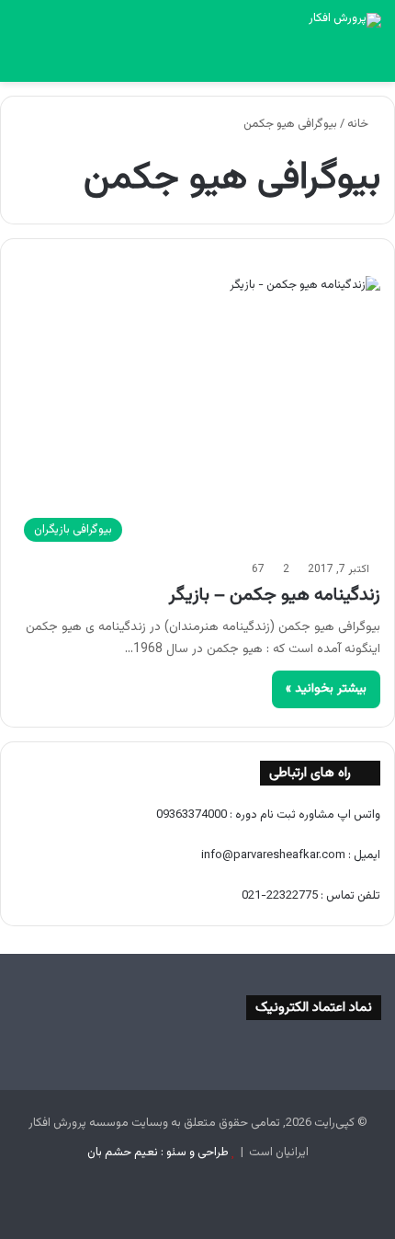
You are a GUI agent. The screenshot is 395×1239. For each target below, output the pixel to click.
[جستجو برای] (23, 59)
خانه (359, 124)
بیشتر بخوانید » (326, 689)
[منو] (372, 59)
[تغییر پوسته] (55, 59)
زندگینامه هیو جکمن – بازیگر (274, 595)
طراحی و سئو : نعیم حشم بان (158, 1152)
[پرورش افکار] (345, 20)
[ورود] (87, 59)
